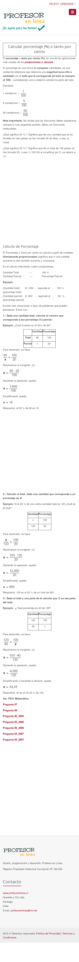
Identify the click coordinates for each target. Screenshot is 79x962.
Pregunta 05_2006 (13, 722)
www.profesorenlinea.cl (15, 893)
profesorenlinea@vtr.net (24, 910)
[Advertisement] (39, 201)
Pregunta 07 (10, 704)
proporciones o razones (39, 62)
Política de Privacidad (48, 933)
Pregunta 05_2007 (13, 739)
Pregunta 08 (10, 710)
